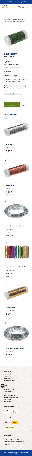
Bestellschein (8, 399)
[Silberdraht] (16, 129)
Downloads (7, 376)
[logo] (4, 7)
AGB (16, 454)
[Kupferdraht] (16, 170)
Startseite (7, 19)
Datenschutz (24, 452)
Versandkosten (16, 67)
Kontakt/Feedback (9, 380)
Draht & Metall (21, 22)
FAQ (5, 393)
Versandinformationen (10, 389)
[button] (29, 7)
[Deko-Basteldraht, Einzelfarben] (16, 252)
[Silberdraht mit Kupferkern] (16, 211)
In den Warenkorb (12, 104)
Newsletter (7, 378)
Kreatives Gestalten (18, 19)
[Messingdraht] (16, 293)
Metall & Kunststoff (9, 22)
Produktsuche (8, 391)
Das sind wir (7, 374)
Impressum (17, 452)
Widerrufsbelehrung (10, 395)
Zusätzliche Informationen (13, 94)
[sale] (20, 7)
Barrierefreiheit (8, 401)
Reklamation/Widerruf (11, 397)
